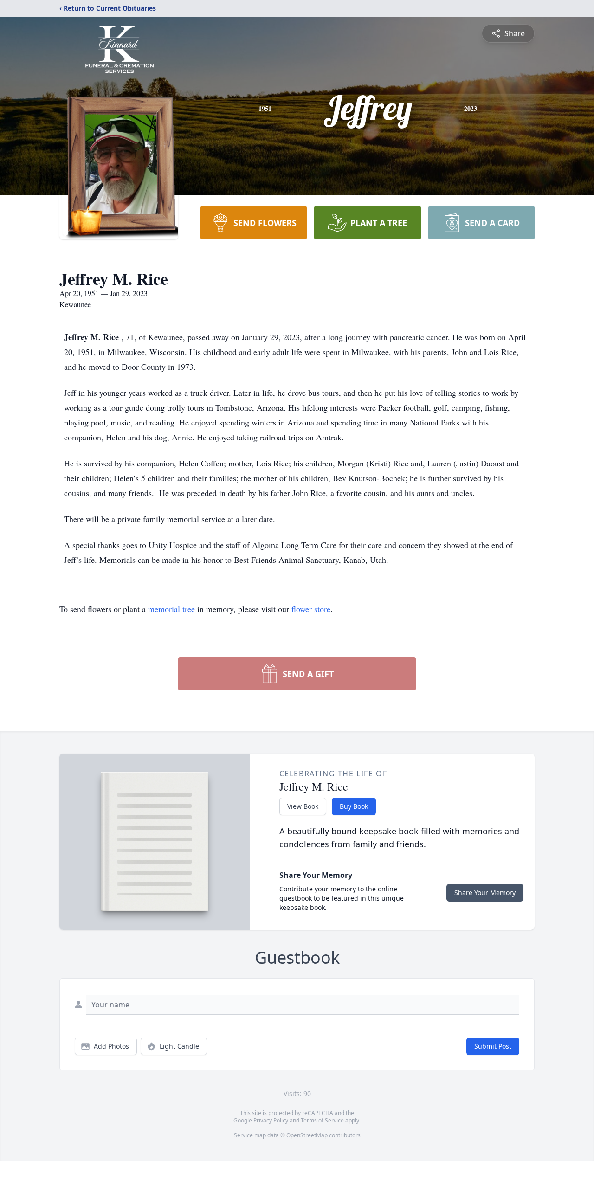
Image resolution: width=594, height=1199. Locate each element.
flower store (310, 608)
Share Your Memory (485, 892)
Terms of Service (322, 1120)
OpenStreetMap (307, 1135)
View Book (302, 806)
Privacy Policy (270, 1120)
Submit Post (492, 1046)
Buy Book (354, 806)
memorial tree (171, 608)
